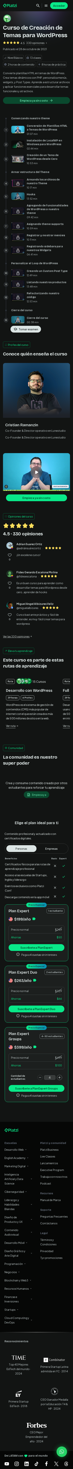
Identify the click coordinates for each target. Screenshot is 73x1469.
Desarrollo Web (14, 1149)
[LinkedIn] (26, 1463)
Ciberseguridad (14, 1191)
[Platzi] (10, 6)
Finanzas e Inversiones (11, 1299)
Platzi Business (49, 1149)
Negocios (10, 1272)
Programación (13, 1263)
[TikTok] (36, 1463)
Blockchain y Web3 (16, 1280)
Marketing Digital (15, 1166)
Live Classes (47, 1156)
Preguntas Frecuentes (54, 1216)
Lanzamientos (49, 1163)
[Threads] (66, 1463)
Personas (21, 848)
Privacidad (47, 1251)
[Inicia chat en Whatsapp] (62, 1451)
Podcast (45, 1183)
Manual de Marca (50, 1200)
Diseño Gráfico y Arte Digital (14, 1253)
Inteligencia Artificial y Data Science (13, 1179)
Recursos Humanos (16, 1288)
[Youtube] (6, 1463)
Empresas (51, 848)
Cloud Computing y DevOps (16, 1320)
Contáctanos (48, 1223)
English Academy (15, 1158)
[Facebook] (46, 1463)
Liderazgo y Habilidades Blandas (11, 1204)
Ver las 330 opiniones (16, 636)
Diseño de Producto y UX (13, 1219)
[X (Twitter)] (56, 1463)
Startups (10, 1309)
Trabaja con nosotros (53, 1176)
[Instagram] (16, 1463)
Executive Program (52, 1170)
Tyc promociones (51, 1257)
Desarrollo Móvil (14, 1242)
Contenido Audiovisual (11, 1232)
